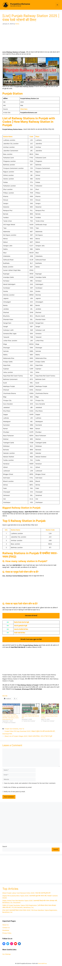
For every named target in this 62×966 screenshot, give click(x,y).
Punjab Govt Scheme (11, 729)
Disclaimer (5, 930)
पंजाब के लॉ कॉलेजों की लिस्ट (21, 629)
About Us (5, 925)
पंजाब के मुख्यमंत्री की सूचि (20, 626)
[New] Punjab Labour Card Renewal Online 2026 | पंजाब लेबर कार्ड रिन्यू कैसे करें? (26, 893)
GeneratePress (42, 963)
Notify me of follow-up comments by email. (18, 787)
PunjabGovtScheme (20, 4)
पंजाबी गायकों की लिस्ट (19, 633)
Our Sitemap (6, 954)
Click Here (23, 109)
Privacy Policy (6, 933)
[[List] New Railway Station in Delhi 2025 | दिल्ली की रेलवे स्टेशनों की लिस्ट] (31, 709)
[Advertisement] (31, 39)
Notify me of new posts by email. (14, 791)
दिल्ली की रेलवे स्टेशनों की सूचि (21, 622)
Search (4, 846)
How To (21, 729)
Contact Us (6, 927)
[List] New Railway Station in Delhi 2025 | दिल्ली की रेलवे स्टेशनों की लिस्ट (30, 716)
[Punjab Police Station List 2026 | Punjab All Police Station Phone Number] (50, 709)
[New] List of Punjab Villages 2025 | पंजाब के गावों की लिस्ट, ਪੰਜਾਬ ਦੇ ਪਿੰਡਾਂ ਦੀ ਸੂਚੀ (28, 736)
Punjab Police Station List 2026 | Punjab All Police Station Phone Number (49, 716)
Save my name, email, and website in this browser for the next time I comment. (30, 783)
